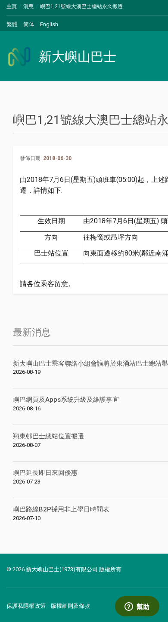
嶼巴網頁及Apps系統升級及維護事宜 (66, 399)
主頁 (11, 6)
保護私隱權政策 (26, 606)
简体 (28, 24)
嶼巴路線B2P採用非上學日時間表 (61, 509)
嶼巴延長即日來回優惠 (45, 473)
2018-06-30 (57, 158)
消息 (28, 6)
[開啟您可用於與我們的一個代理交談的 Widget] (137, 607)
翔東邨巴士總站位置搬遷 (48, 436)
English (49, 24)
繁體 (12, 24)
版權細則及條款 (70, 606)
